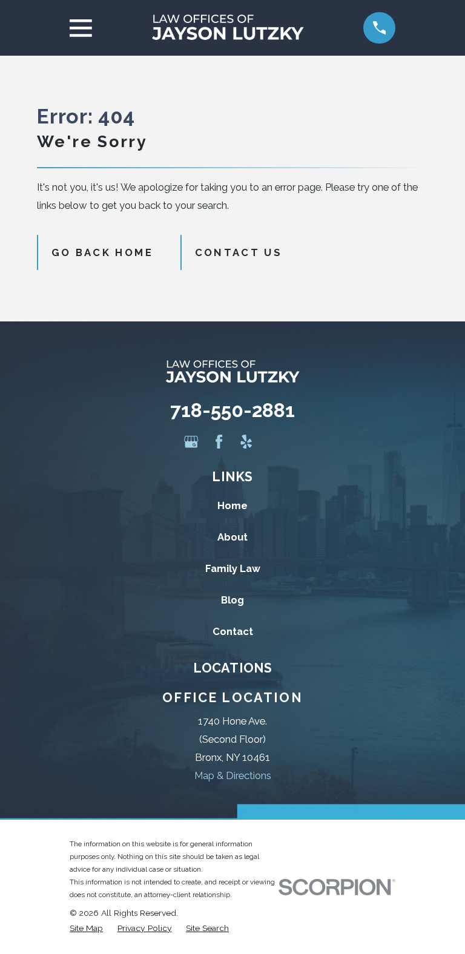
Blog (232, 600)
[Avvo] (273, 442)
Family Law (232, 568)
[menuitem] (86, 928)
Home (232, 505)
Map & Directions (232, 775)
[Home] (228, 28)
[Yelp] (246, 442)
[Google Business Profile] (191, 442)
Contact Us (238, 252)
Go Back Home (102, 252)
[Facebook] (219, 442)
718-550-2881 (232, 410)
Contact (233, 631)
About (232, 537)
